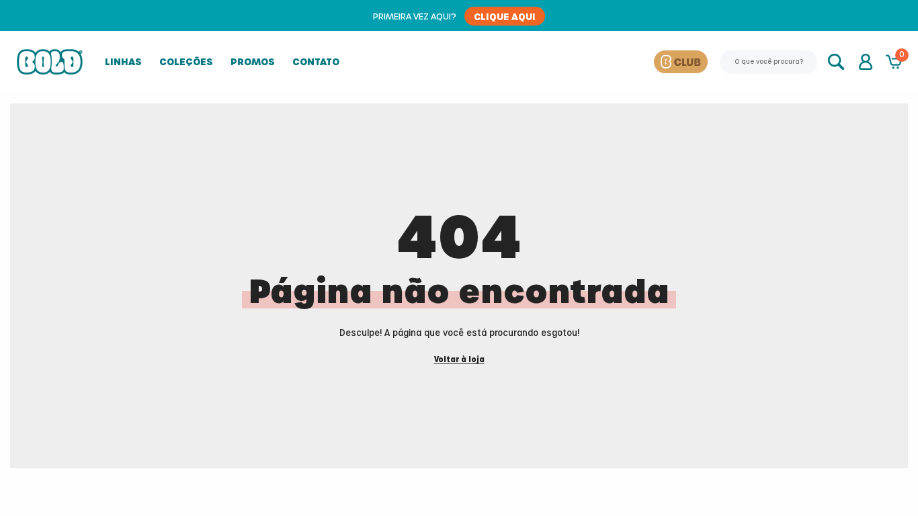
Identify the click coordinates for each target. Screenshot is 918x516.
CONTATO (315, 61)
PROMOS (253, 61)
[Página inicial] (49, 62)
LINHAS (123, 61)
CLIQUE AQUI (505, 16)
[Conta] (866, 62)
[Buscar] (837, 62)
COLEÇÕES (186, 61)
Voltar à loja (459, 359)
